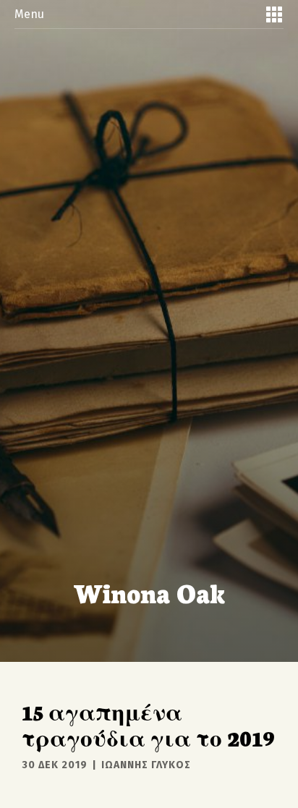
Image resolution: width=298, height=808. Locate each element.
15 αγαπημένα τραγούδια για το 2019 (148, 724)
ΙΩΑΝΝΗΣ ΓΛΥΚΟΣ (146, 765)
